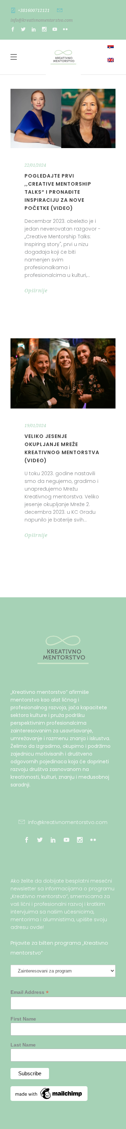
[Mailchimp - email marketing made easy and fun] (49, 1099)
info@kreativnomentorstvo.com (41, 20)
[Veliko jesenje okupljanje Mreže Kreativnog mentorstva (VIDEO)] (62, 373)
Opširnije (36, 290)
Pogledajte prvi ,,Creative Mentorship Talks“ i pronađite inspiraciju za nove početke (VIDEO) (57, 192)
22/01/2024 (35, 165)
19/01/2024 (35, 425)
